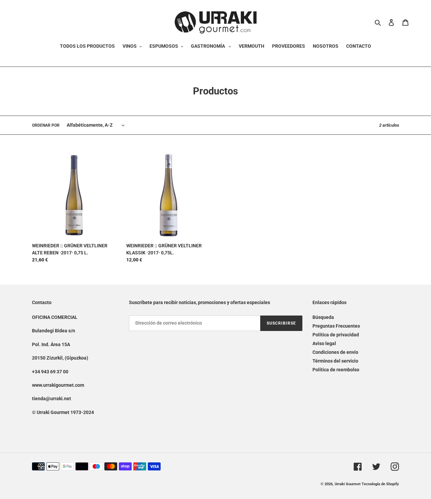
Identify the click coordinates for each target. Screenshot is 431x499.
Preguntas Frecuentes (336, 326)
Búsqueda (323, 317)
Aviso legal (324, 343)
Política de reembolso (335, 369)
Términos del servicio (335, 361)
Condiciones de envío (335, 352)
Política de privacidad (335, 334)
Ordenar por (46, 125)
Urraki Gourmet (348, 484)
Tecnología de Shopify (380, 484)
